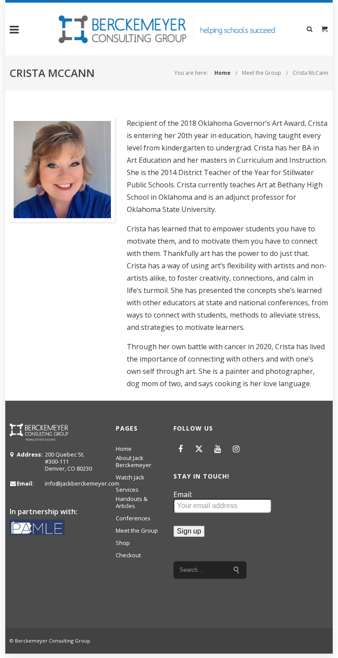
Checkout (128, 555)
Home (222, 73)
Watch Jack (130, 477)
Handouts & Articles (131, 502)
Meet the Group (261, 73)
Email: (182, 494)
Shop (123, 542)
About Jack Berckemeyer (133, 461)
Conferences (133, 518)
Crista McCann (310, 73)
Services (127, 489)
